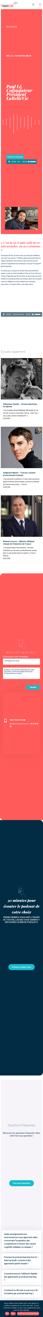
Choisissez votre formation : (16, 657)
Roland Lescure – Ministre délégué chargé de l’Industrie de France (18, 542)
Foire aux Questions (21, 1183)
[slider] (33, 161)
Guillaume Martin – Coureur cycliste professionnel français (19, 474)
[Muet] (29, 162)
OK (7, 1313)
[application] (21, 161)
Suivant (33, 687)
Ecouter (6, 418)
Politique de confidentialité (28, 1313)
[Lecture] (9, 162)
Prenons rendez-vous (21, 967)
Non (13, 1313)
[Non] (40, 1309)
